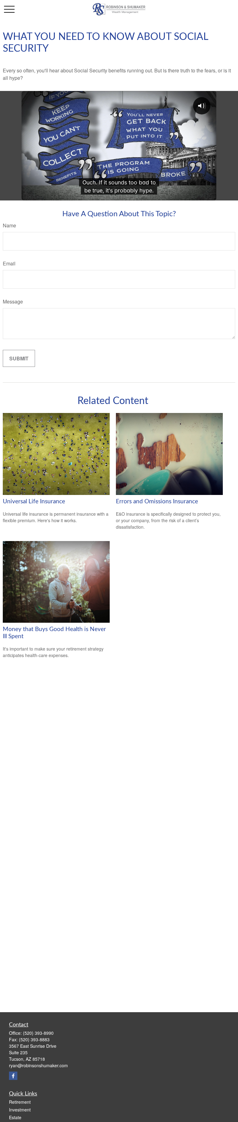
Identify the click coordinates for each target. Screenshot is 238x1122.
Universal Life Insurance (34, 502)
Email (9, 263)
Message (13, 301)
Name (9, 225)
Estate (15, 1117)
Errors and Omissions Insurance (157, 502)
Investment (20, 1110)
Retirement (20, 1102)
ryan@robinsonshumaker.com (38, 1065)
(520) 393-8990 (38, 1033)
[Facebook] (13, 1076)
